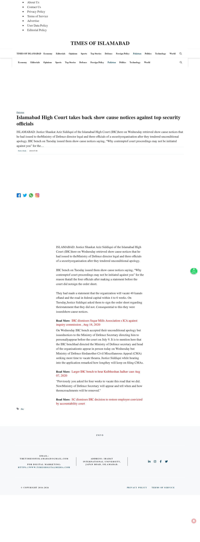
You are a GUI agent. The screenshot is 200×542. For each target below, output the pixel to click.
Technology (160, 53)
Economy (47, 53)
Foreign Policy (123, 53)
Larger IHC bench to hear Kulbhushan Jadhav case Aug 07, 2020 (98, 373)
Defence (108, 53)
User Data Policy (37, 25)
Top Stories (95, 53)
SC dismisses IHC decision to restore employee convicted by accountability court (99, 401)
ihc (22, 409)
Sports (84, 53)
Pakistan (137, 53)
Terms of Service (37, 16)
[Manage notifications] (194, 521)
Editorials (60, 53)
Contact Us (34, 7)
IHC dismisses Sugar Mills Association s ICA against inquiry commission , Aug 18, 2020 (96, 322)
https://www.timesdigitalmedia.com (44, 467)
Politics (148, 53)
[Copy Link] (37, 195)
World (173, 53)
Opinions (73, 53)
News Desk (22, 150)
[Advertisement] (100, 90)
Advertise (33, 21)
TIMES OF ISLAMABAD (100, 43)
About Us (33, 2)
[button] (180, 53)
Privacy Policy (36, 11)
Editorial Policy (37, 30)
